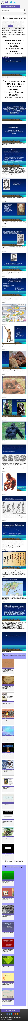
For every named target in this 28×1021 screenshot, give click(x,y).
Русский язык (4, 32)
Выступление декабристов (7, 703)
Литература (15, 26)
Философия (4, 34)
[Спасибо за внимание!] (14, 650)
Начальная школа (18, 28)
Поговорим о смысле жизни (7, 932)
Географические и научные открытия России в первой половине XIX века (7, 687)
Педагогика (20, 30)
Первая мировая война (6, 838)
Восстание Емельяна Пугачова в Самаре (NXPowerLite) (6, 738)
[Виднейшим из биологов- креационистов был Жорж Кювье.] (14, 196)
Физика (15, 32)
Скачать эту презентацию (14, 53)
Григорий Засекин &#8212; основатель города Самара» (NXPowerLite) (7, 670)
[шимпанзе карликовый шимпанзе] (14, 416)
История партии (5, 804)
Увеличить (23, 56)
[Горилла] (14, 439)
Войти (25, 13)
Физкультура (20, 32)
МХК (12, 28)
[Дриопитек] (14, 490)
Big (11, 2)
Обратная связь (18, 1017)
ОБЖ (23, 28)
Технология (11, 32)
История (10, 26)
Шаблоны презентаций (16, 34)
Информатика (5, 26)
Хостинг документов (9, 1019)
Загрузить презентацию (10, 6)
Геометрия (10, 24)
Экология (23, 34)
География (4, 24)
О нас (3, 1017)
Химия (9, 34)
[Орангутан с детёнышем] (14, 393)
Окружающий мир (13, 30)
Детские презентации (17, 24)
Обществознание (5, 30)
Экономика (4, 36)
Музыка (9, 28)
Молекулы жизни (5, 966)
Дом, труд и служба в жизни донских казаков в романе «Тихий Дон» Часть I (7, 950)
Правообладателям (9, 1017)
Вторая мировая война (6, 720)
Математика (21, 26)
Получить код (5, 56)
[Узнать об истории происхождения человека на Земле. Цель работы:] (14, 142)
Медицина (4, 28)
